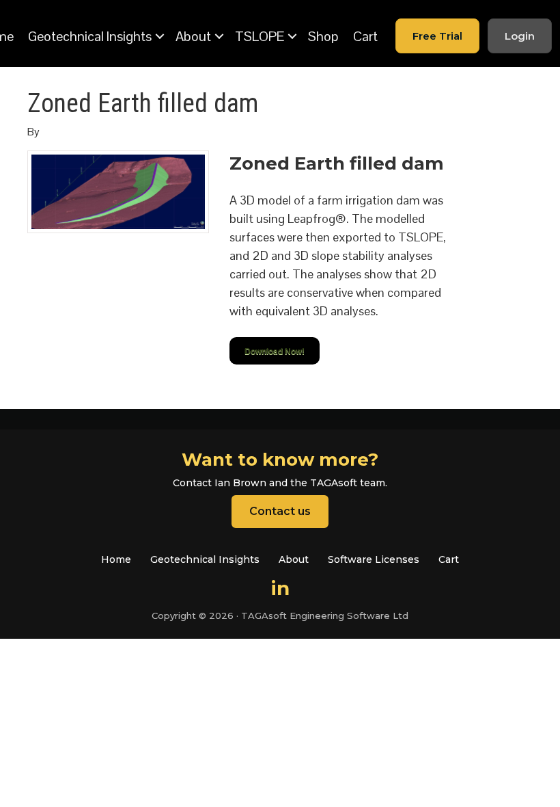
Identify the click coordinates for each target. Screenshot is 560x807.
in (280, 588)
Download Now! (274, 351)
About (193, 36)
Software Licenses (373, 559)
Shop (323, 36)
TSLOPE (259, 36)
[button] (160, 36)
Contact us (280, 511)
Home (116, 559)
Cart (365, 36)
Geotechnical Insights (90, 36)
